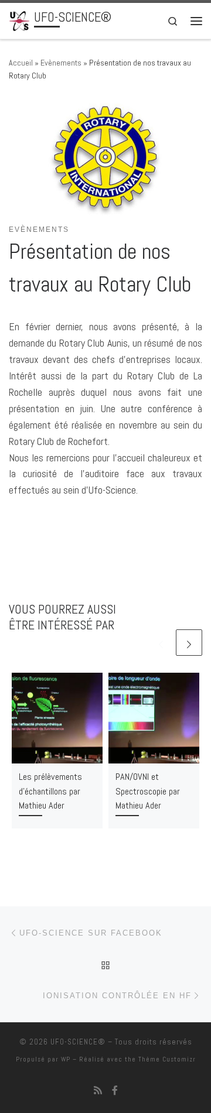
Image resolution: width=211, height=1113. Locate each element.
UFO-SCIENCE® (78, 1042)
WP (65, 1059)
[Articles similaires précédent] (161, 642)
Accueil (21, 62)
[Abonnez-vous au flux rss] (98, 1090)
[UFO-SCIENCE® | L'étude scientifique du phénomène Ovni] (19, 19)
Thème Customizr (167, 1059)
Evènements (60, 62)
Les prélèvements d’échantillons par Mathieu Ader (50, 790)
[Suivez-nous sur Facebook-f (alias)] (115, 1090)
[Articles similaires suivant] (189, 642)
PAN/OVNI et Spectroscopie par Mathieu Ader (147, 790)
